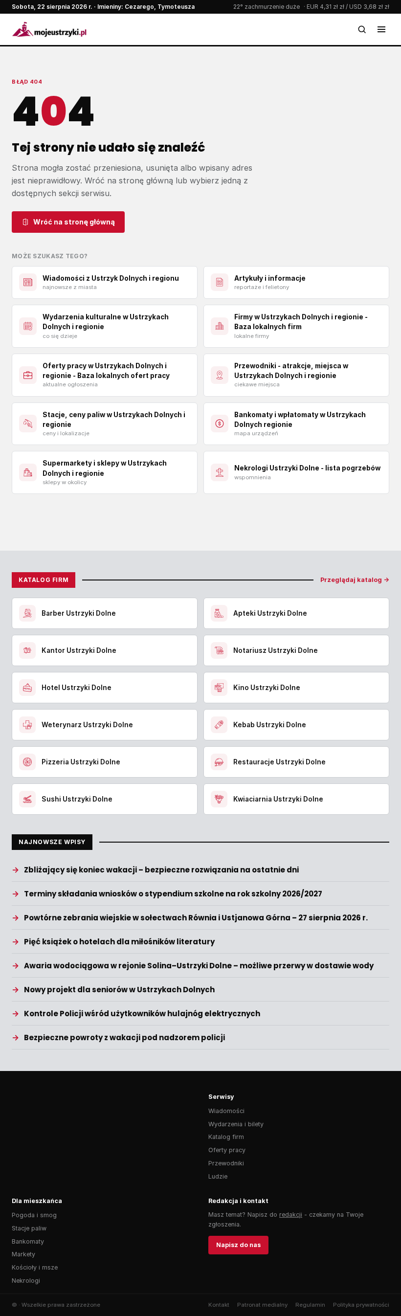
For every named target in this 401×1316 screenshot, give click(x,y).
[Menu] (381, 29)
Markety (23, 1254)
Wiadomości (226, 1111)
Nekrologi (26, 1280)
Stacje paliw (29, 1228)
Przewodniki (226, 1163)
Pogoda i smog (34, 1215)
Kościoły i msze (35, 1267)
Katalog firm (226, 1136)
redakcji (290, 1214)
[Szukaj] (362, 29)
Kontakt (218, 1304)
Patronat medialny (262, 1304)
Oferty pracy (226, 1150)
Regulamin (310, 1304)
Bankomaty (28, 1241)
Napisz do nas (238, 1245)
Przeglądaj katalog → (354, 579)
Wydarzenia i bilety (236, 1124)
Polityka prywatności (361, 1304)
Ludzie (217, 1176)
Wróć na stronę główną (74, 222)
